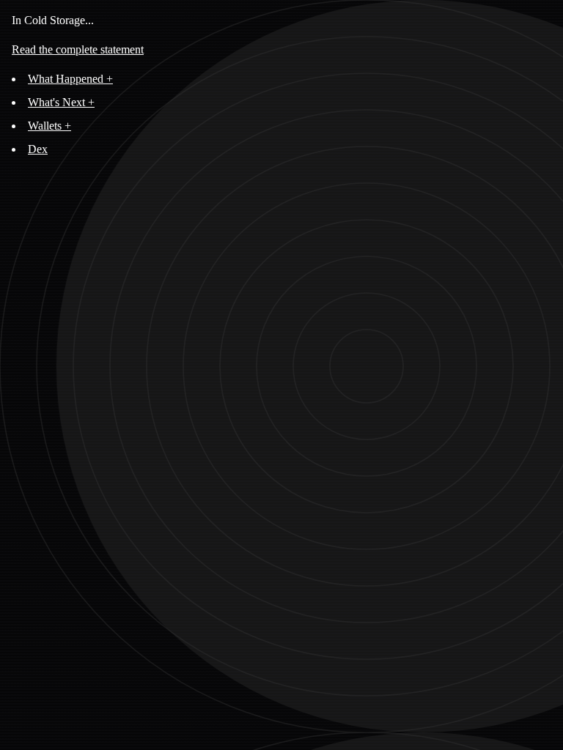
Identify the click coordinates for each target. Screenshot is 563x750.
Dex (38, 149)
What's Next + (61, 102)
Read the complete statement (78, 49)
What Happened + (70, 79)
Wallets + (49, 125)
